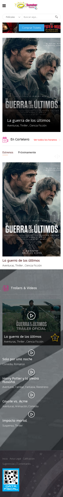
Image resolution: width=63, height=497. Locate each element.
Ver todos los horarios (45, 139)
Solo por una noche (17, 359)
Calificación (29, 458)
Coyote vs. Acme (15, 401)
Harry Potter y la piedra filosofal (20, 380)
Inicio (5, 458)
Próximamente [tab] (27, 152)
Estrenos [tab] (7, 152)
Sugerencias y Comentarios (16, 463)
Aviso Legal (15, 458)
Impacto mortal (14, 421)
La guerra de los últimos (28, 120)
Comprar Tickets (31, 27)
